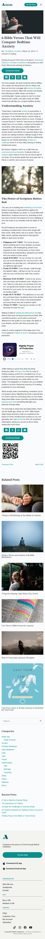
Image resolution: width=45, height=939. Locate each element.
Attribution (7, 922)
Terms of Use (27, 933)
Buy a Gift (6, 900)
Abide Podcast (10, 740)
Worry (4, 785)
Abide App (6, 737)
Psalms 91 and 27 (21, 333)
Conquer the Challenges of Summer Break (18, 807)
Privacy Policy (17, 933)
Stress (4, 779)
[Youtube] (30, 927)
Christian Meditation (9, 746)
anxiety (24, 111)
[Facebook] (25, 927)
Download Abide (13, 71)
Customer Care (9, 916)
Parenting (7, 772)
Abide (4, 333)
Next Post (39, 464)
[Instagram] (19, 927)
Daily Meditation (8, 750)
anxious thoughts (34, 88)
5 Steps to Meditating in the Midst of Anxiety (21, 515)
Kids (5, 766)
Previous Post (7, 464)
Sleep (4, 776)
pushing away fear (9, 402)
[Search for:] (22, 721)
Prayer (4, 759)
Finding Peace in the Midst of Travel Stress (18, 816)
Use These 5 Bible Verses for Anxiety (18, 626)
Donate (6, 890)
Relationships (7, 763)
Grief (3, 756)
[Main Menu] (40, 4)
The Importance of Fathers (12, 803)
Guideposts (7, 887)
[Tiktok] (14, 927)
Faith (4, 753)
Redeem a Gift (8, 903)
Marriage (7, 769)
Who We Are (8, 884)
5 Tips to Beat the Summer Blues (14, 800)
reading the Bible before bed (27, 313)
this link (20, 419)
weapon (5, 155)
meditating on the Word (32, 207)
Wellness (5, 782)
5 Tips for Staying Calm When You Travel (20, 594)
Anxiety (18, 51)
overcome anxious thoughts (13, 152)
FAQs (5, 913)
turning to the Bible (22, 371)
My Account (7, 919)
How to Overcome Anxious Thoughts (18, 658)
